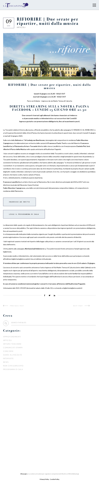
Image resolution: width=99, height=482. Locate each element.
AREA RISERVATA (10, 454)
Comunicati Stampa (13, 348)
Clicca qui (23, 474)
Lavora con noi (43, 431)
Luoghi (39, 438)
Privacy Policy (44, 479)
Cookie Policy (54, 479)
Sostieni (39, 434)
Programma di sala (13, 369)
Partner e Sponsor (45, 427)
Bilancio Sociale (12, 436)
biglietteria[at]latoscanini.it (79, 442)
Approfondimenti (12, 337)
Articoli (21, 27)
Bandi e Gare (9, 446)
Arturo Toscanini (12, 344)
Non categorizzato (13, 366)
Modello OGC (10, 450)
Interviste (8, 358)
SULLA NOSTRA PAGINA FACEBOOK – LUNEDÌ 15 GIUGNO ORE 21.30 (49, 108)
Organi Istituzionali (13, 428)
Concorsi (8, 351)
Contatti (39, 442)
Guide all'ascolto (12, 355)
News (6, 362)
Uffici (6, 432)
